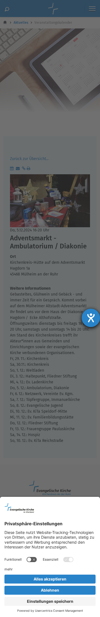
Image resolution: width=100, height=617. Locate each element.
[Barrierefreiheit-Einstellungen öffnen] (91, 318)
